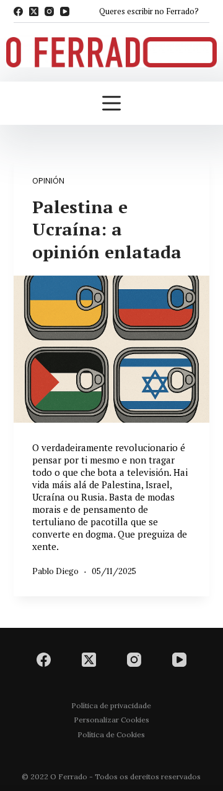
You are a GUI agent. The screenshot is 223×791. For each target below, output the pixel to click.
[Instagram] (49, 11)
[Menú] (111, 103)
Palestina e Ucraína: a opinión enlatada (106, 229)
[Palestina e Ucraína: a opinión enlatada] (112, 349)
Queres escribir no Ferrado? (149, 11)
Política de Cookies (111, 734)
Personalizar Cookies (111, 719)
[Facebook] (18, 11)
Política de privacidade (111, 705)
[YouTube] (64, 11)
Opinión (48, 180)
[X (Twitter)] (33, 11)
